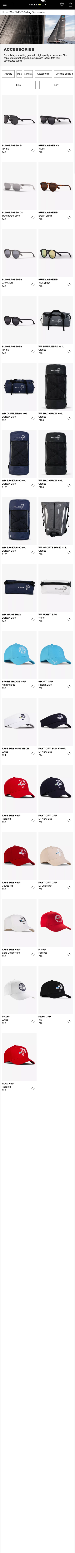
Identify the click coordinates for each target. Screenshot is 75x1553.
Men (12, 12)
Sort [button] (56, 85)
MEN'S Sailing (23, 12)
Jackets (8, 74)
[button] (5, 4)
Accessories (39, 12)
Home (5, 12)
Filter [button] (18, 85)
